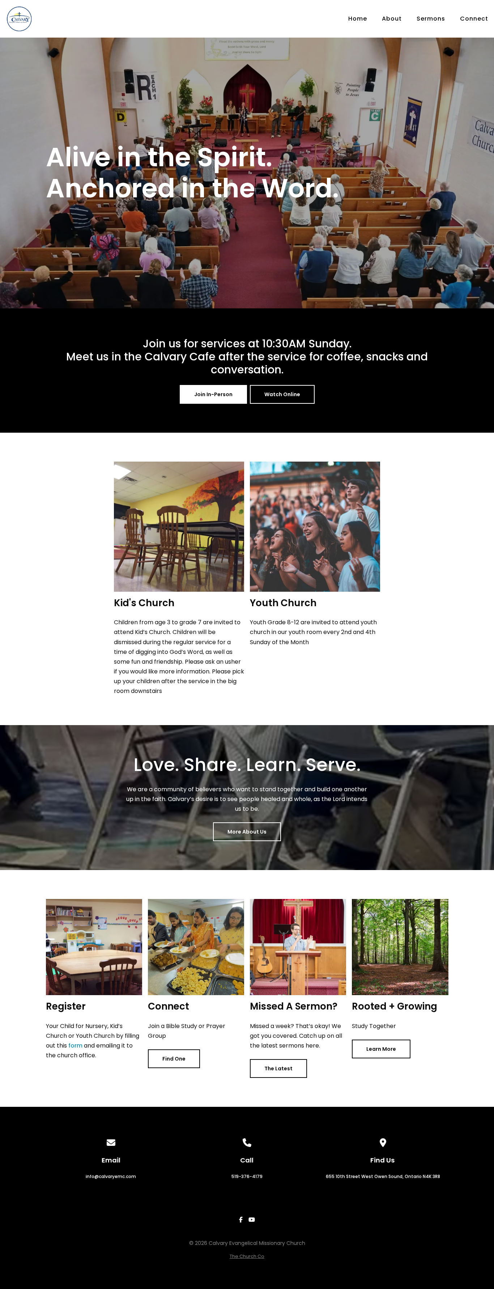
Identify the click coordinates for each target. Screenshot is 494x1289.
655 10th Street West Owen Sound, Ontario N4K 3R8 (383, 1176)
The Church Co (247, 1256)
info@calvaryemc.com (111, 1176)
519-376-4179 (247, 1176)
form (75, 1045)
